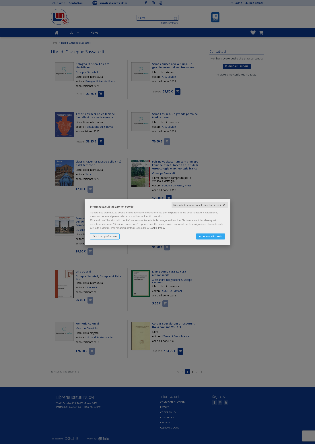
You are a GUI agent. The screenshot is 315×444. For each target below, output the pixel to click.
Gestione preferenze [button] (105, 236)
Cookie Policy (157, 227)
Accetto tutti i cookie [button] (210, 236)
